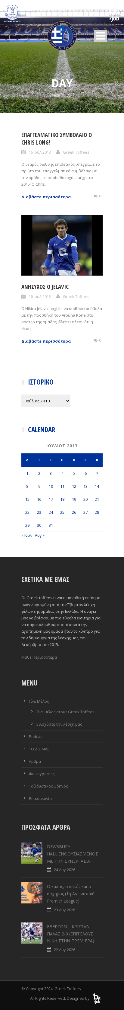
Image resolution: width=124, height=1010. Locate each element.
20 (85, 499)
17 (51, 499)
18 (62, 499)
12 (74, 486)
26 (74, 512)
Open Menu (100, 36)
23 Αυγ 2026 (64, 910)
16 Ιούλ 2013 (40, 152)
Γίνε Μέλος (39, 701)
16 (39, 499)
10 (51, 486)
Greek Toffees (76, 152)
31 (51, 525)
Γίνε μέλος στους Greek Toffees (65, 711)
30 (39, 525)
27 (85, 512)
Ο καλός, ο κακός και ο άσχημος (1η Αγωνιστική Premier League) (71, 894)
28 (97, 512)
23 (39, 512)
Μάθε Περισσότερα (39, 657)
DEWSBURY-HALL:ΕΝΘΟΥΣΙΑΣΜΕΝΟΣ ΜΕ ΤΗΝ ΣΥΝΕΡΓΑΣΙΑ (72, 854)
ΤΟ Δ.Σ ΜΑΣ (39, 749)
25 (62, 512)
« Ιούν (26, 535)
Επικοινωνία (40, 798)
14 (97, 486)
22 (27, 512)
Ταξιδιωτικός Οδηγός (48, 786)
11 (62, 486)
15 (27, 499)
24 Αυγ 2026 (64, 869)
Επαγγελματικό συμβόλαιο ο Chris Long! (56, 138)
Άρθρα (35, 761)
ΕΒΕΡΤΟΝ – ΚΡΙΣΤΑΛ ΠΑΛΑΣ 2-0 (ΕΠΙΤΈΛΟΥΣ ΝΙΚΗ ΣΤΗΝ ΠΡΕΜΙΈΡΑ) (70, 934)
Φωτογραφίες (41, 773)
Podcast (36, 736)
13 (85, 486)
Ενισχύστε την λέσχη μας (59, 724)
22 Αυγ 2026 (64, 949)
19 (74, 499)
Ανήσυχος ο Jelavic (45, 287)
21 (97, 499)
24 (51, 512)
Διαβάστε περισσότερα (46, 197)
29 (27, 525)
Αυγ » (40, 535)
